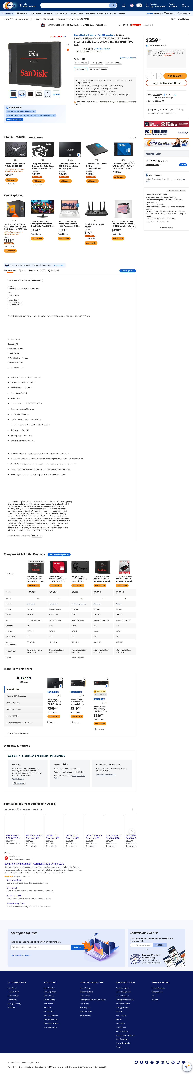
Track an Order (13, 992)
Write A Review (167, 227)
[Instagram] (152, 1062)
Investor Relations (86, 992)
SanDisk (61, 19)
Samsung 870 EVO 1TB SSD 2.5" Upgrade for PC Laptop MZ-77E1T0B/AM (69, 166)
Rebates (119, 1019)
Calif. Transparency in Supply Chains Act (62, 1067)
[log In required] (61, 679)
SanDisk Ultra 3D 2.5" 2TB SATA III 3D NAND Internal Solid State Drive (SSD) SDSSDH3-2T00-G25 (102, 578)
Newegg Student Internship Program (93, 1000)
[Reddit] (68, 49)
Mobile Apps (120, 1023)
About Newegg (85, 988)
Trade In (119, 1047)
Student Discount (122, 1031)
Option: (79, 59)
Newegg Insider (85, 1015)
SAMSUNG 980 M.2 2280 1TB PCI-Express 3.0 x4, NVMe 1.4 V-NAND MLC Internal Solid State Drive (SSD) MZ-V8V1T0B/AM (78, 701)
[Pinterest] (162, 1062)
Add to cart (175, 75)
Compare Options (129, 58)
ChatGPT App (121, 1027)
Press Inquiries (85, 1007)
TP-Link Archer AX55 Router (94, 225)
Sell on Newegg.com (123, 992)
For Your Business (122, 996)
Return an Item (13, 996)
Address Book (49, 1003)
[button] (27, 5)
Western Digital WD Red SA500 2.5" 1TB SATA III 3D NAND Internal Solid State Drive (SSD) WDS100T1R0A (58, 578)
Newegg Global (157, 992)
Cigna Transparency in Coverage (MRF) (92, 1067)
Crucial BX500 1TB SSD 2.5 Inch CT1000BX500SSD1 (96, 166)
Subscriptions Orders (51, 1023)
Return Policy (12, 1000)
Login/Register (49, 988)
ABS (153, 996)
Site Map (119, 1011)
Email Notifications (51, 1019)
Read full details (18, 779)
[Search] (113, 5)
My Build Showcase (51, 1015)
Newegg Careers (86, 1011)
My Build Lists (49, 1011)
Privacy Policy (28, 1067)
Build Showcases (122, 1039)
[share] (68, 44)
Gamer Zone (84, 1003)
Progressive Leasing (123, 1043)
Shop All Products (36, 137)
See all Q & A (127, 271)
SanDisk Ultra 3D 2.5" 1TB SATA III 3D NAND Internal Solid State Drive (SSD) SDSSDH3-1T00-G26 (124, 578)
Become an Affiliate (123, 1003)
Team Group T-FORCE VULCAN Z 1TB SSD (15, 165)
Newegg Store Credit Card (125, 1035)
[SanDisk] (58, 36)
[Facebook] (141, 1062)
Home (6, 19)
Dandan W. (150, 222)
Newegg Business (158, 988)
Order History (49, 996)
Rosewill (155, 1000)
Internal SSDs (48, 19)
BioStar (118, 604)
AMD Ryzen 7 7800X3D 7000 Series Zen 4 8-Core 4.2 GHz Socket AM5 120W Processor (16, 226)
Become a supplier (122, 988)
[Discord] (178, 1062)
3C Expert (31, 604)
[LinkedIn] (157, 1062)
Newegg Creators (122, 1007)
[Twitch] (173, 1062)
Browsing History (50, 992)
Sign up (77, 947)
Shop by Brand (121, 1015)
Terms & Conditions (15, 1067)
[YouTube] (167, 1062)
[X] (147, 1062)
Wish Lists (47, 1007)
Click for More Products (17, 733)
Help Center (12, 988)
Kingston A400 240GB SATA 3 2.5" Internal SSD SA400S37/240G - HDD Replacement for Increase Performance (79, 578)
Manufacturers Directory (105, 774)
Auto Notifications (50, 1027)
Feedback (37, 280)
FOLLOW (183, 165)
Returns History (49, 1000)
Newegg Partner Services (125, 1000)
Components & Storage (22, 19)
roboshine (53, 604)
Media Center (85, 996)
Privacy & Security (14, 1003)
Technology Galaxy (78, 604)
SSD (37, 19)
